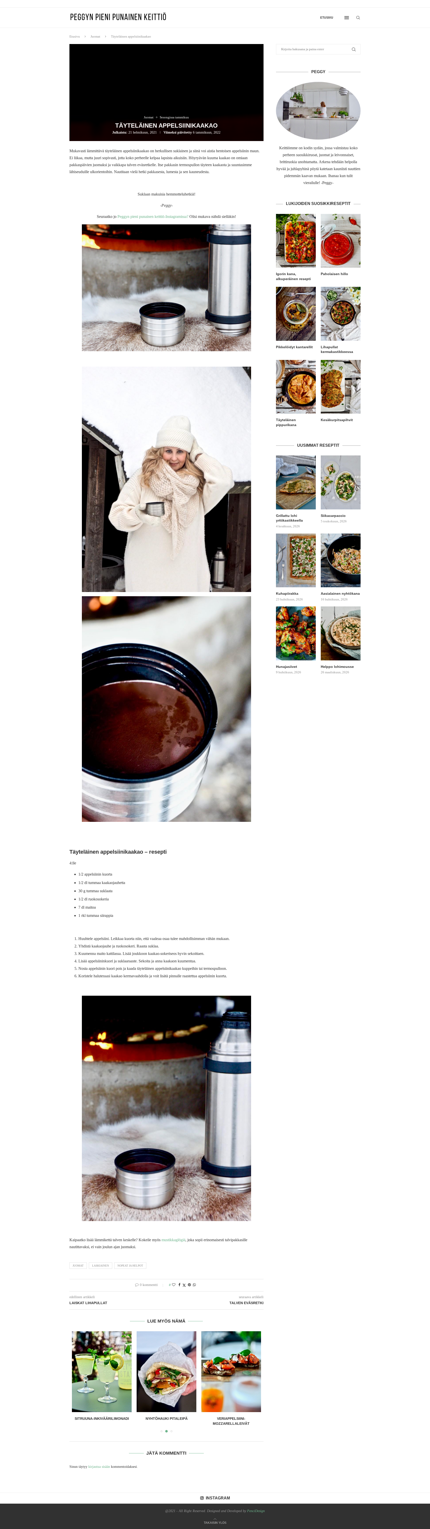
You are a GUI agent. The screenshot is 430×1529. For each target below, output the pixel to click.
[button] (78, 1382)
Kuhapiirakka (287, 593)
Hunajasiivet (286, 667)
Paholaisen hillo (334, 274)
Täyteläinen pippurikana (286, 422)
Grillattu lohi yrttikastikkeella (289, 518)
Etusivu (326, 17)
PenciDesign (256, 1511)
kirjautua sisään (99, 1467)
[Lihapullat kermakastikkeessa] (341, 314)
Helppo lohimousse (337, 667)
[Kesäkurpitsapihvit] (341, 387)
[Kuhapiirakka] (296, 560)
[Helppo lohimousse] (341, 633)
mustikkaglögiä (173, 1240)
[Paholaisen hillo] (341, 241)
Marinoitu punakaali (231, 1419)
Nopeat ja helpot (130, 1265)
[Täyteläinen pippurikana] (296, 387)
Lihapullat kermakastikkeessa (337, 349)
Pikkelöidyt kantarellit (294, 347)
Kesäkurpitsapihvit (337, 420)
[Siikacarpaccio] (341, 482)
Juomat (95, 36)
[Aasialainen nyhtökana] (341, 560)
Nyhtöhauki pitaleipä (102, 1419)
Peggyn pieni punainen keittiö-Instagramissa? (153, 216)
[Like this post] (173, 1285)
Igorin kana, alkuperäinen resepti (293, 276)
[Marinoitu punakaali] (231, 1371)
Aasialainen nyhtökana (340, 593)
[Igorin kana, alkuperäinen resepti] (296, 241)
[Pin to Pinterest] (189, 1285)
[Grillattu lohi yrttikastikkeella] (296, 482)
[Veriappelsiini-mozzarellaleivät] (166, 1371)
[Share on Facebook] (179, 1285)
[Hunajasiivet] (296, 633)
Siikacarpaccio (333, 516)
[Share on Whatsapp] (194, 1285)
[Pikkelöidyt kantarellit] (296, 314)
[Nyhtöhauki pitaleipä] (102, 1371)
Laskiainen (100, 1265)
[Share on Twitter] (184, 1285)
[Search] (358, 18)
